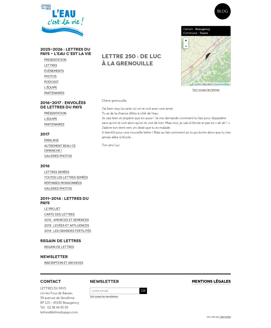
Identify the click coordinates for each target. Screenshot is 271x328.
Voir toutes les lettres (205, 89)
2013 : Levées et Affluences (66, 225)
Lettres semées (56, 172)
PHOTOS (50, 76)
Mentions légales (211, 281)
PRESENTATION (55, 60)
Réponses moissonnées (63, 183)
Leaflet (197, 84)
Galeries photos (58, 156)
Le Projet (52, 209)
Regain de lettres (59, 247)
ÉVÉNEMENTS (54, 71)
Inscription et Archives (63, 263)
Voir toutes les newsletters (104, 296)
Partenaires (54, 124)
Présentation (55, 113)
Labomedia (225, 317)
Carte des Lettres (59, 214)
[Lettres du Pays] (66, 21)
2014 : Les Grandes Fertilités (67, 231)
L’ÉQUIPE (50, 87)
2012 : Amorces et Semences (66, 220)
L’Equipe (50, 119)
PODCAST (51, 82)
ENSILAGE (51, 140)
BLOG (222, 11)
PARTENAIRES (54, 93)
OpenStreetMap (222, 84)
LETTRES (50, 65)
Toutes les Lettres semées (66, 177)
